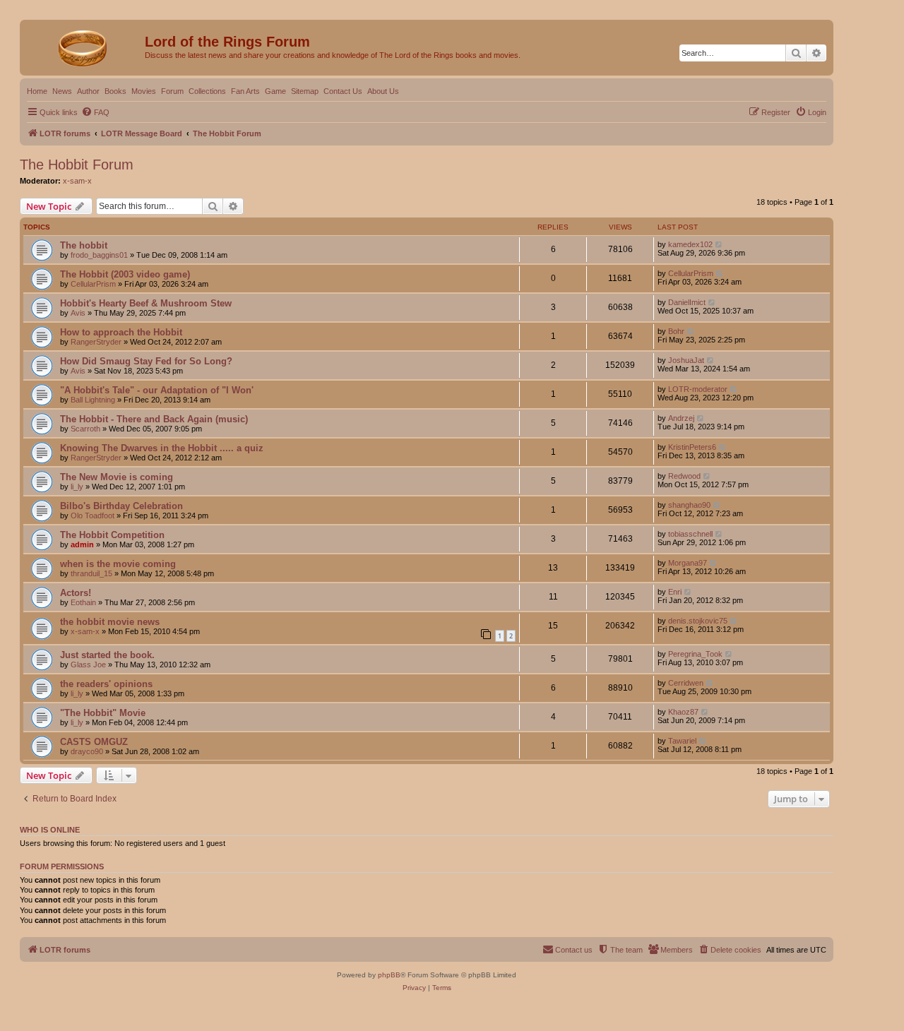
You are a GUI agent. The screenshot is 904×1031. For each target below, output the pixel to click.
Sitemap (305, 91)
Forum (172, 91)
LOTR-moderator (697, 389)
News (62, 91)
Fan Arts (245, 91)
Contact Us (342, 91)
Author (88, 91)
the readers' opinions (106, 684)
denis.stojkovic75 (697, 620)
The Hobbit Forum (76, 164)
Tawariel (682, 741)
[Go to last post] (719, 244)
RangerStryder (96, 342)
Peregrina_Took (695, 654)
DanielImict (687, 302)
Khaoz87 (683, 712)
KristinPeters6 (692, 447)
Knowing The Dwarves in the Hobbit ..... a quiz (161, 448)
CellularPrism (93, 284)
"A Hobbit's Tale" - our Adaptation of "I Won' (157, 390)
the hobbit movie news (110, 621)
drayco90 (87, 751)
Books (115, 91)
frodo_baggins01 (99, 255)
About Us (383, 91)
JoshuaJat (686, 360)
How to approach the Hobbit (121, 332)
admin (82, 544)
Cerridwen (685, 683)
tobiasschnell (690, 534)
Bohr (676, 331)
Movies (143, 91)
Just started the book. (107, 655)
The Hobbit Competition (112, 535)
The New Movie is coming (116, 477)
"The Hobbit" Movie (102, 713)
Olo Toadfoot (92, 515)
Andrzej (681, 418)
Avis (78, 313)
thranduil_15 (91, 573)
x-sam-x (77, 181)
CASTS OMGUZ (94, 742)
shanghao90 (689, 505)
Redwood (684, 476)
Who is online (50, 830)
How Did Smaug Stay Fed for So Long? (146, 361)
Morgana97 (687, 563)
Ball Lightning (93, 399)
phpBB (389, 975)
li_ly (77, 486)
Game (275, 91)
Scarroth (85, 428)
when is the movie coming (118, 564)
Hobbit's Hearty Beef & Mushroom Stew (146, 303)
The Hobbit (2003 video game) (125, 274)
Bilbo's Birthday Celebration (121, 506)
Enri (675, 592)
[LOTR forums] (84, 45)
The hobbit (83, 245)
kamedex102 (690, 244)
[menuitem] (95, 112)
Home (37, 91)
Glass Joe (88, 664)
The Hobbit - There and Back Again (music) (154, 419)
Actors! (75, 593)
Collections (207, 91)
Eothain (83, 602)
